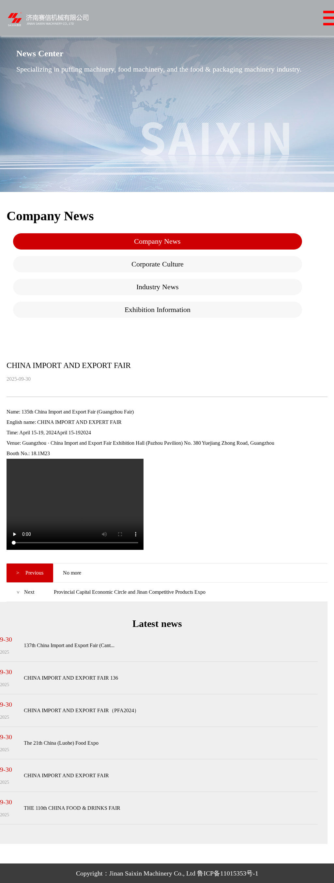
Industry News (157, 287)
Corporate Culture (157, 264)
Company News (157, 241)
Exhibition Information (157, 310)
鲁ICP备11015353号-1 (227, 873)
